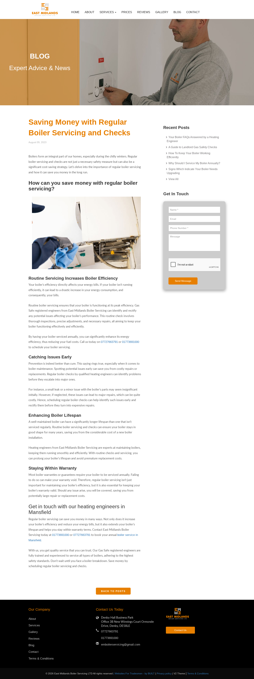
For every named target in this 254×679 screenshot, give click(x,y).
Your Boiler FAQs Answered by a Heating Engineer (193, 139)
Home (75, 12)
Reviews (143, 12)
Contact (191, 12)
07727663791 (109, 342)
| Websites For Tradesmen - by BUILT (134, 673)
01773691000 (130, 342)
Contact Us (180, 630)
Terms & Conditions (41, 658)
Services (34, 625)
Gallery (161, 12)
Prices (126, 12)
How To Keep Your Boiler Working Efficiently (188, 155)
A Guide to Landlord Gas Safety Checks (192, 147)
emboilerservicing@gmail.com (120, 644)
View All (173, 179)
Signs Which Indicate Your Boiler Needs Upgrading (192, 171)
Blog (177, 12)
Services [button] (107, 12)
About (89, 12)
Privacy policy (164, 673)
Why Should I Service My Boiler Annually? (194, 163)
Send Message (183, 281)
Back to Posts (113, 591)
